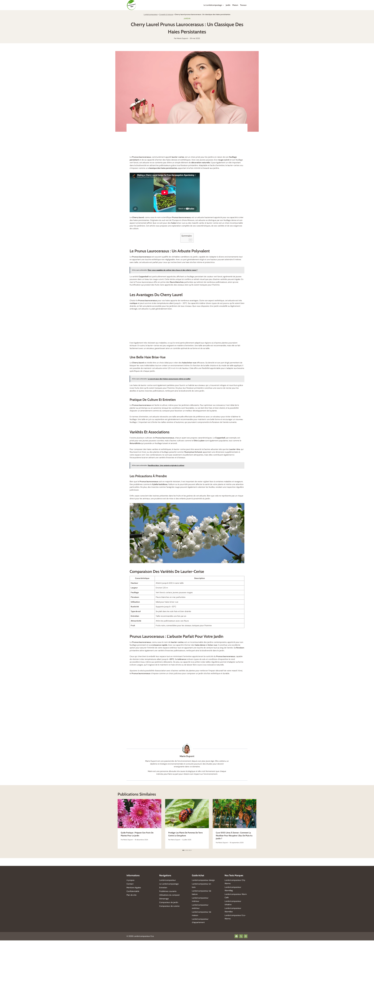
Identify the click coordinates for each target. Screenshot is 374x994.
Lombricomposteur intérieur (200, 899)
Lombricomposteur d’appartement (200, 921)
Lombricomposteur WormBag (233, 889)
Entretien (163, 887)
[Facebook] (236, 936)
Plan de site (131, 895)
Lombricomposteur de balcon (201, 892)
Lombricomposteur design (203, 880)
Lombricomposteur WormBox (233, 910)
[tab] (183, 850)
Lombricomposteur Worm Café (236, 896)
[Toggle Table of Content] (189, 240)
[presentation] (139, 813)
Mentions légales (134, 887)
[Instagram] (245, 936)
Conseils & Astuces (166, 14)
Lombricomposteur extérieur (200, 906)
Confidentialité (133, 891)
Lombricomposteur (151, 14)
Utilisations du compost (169, 895)
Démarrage (164, 898)
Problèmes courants (167, 891)
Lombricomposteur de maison (201, 913)
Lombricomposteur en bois (201, 885)
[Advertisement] (187, 141)
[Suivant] (253, 824)
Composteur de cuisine (169, 906)
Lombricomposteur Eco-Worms (235, 917)
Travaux (243, 5)
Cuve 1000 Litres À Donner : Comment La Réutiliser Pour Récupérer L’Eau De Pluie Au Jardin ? (234, 835)
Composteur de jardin (168, 902)
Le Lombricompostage (169, 884)
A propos (130, 880)
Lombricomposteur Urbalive (233, 903)
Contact (130, 884)
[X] (241, 936)
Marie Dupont (182, 38)
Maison (235, 5)
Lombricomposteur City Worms (235, 882)
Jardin (228, 5)
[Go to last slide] (120, 824)
